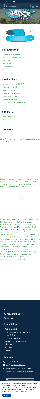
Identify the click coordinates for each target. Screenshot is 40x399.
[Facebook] (5, 319)
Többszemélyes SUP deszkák (14, 102)
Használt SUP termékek (12, 57)
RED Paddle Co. (9, 117)
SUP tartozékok (9, 64)
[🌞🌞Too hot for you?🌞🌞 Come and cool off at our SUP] (20, 198)
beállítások (27, 389)
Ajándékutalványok (10, 67)
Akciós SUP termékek (11, 54)
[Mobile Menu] (36, 6)
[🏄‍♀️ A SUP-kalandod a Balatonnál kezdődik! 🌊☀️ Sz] (20, 238)
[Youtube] (12, 319)
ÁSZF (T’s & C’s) (11, 329)
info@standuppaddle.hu (15, 365)
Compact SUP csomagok (12, 90)
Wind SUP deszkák (10, 96)
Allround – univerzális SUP (13, 84)
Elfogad (6, 395)
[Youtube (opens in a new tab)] (14, 2)
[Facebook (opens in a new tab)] (7, 2)
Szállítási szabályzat (12, 338)
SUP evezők (7, 60)
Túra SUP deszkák (10, 87)
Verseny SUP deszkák (11, 93)
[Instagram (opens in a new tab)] (10, 2)
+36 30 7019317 (12, 362)
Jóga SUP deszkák (10, 99)
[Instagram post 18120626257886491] (20, 278)
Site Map (8, 351)
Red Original (8, 120)
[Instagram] (8, 319)
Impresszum (10, 347)
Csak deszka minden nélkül (14, 70)
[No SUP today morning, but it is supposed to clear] (20, 157)
